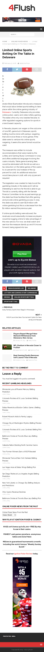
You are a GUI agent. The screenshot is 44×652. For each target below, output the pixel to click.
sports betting (10, 301)
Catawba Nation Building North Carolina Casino (20, 445)
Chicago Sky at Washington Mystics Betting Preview (21, 423)
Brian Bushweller (16, 288)
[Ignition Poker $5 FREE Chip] (22, 626)
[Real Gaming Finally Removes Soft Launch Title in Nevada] (7, 360)
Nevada (7, 297)
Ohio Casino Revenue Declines (14, 492)
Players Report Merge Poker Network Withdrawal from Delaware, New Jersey (25, 336)
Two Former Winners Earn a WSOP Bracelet (19, 452)
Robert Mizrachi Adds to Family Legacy (17, 416)
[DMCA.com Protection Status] (9, 636)
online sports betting (24, 297)
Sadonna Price (24, 63)
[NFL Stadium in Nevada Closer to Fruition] (7, 348)
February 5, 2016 (10, 63)
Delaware (6, 112)
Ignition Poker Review (23, 554)
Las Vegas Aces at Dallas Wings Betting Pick (19, 467)
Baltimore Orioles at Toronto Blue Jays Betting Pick (21, 498)
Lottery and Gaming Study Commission (20, 293)
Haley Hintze (32, 340)
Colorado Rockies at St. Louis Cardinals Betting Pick (21, 429)
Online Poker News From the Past (15, 512)
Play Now (22, 254)
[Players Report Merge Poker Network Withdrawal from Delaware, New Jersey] (7, 338)
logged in (16, 379)
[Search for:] (22, 34)
